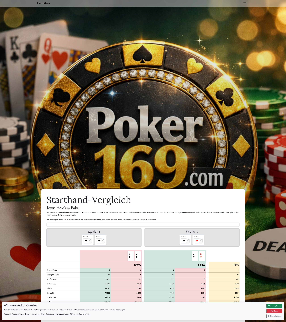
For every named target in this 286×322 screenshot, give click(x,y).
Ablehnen (274, 311)
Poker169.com (43, 3)
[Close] (90, 239)
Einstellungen (275, 316)
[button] (44, 3)
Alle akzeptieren (274, 306)
